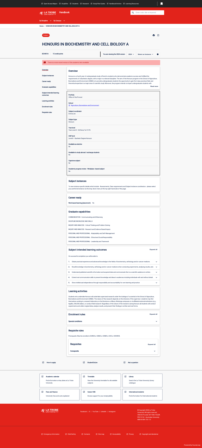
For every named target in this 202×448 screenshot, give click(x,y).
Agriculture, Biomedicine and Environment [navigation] (85, 105)
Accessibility (116, 434)
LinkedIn (103, 411)
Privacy (131, 434)
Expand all (153, 249)
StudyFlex (65, 4)
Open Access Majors (50, 4)
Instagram (112, 411)
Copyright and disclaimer (150, 434)
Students (75, 4)
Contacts (87, 434)
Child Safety (72, 434)
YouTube (95, 411)
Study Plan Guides (99, 4)
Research (86, 4)
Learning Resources (132, 4)
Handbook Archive (115, 4)
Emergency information (51, 434)
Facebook (83, 411)
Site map (101, 434)
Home (42, 26)
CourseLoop (196, 445)
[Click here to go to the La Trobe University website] (47, 13)
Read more (154, 86)
